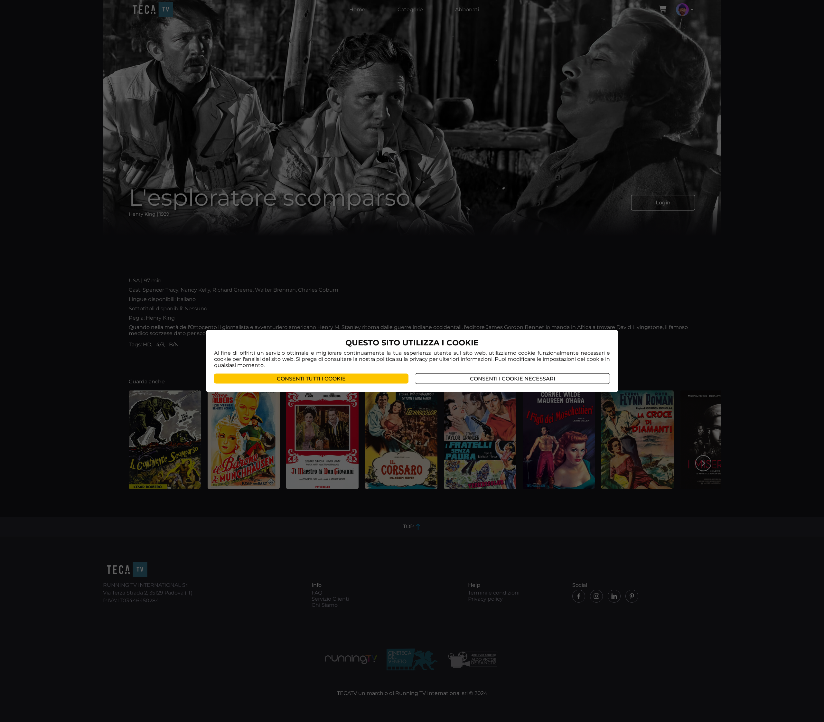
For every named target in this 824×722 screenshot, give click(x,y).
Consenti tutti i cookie (311, 379)
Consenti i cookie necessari (512, 379)
